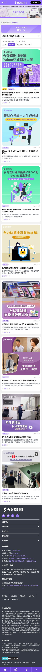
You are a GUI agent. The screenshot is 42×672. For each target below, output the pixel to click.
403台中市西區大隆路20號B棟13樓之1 (21, 558)
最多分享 (28, 45)
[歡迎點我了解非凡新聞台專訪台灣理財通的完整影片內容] (21, 413)
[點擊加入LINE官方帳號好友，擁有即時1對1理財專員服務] (8, 515)
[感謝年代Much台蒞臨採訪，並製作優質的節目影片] (21, 356)
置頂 (4, 89)
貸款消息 (8, 22)
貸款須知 (14, 596)
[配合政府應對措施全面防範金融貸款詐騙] (21, 243)
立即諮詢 (34, 3)
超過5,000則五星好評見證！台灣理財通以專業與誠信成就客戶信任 (20, 210)
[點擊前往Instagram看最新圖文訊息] (12, 515)
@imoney (15, 553)
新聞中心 (11, 89)
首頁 (2, 22)
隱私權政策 (15, 599)
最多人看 (20, 45)
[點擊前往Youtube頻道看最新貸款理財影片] (3, 515)
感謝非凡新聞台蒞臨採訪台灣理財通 (15, 493)
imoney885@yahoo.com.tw (18, 556)
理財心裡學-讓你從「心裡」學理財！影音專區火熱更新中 (20, 152)
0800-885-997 (16, 550)
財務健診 (5, 596)
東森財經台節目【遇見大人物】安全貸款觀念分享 (20, 324)
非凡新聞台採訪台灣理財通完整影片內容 (16, 437)
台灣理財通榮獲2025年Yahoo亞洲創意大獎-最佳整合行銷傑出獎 (20, 94)
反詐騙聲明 (5, 599)
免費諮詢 (15, 669)
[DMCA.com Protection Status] (10, 658)
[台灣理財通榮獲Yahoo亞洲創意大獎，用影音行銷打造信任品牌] (21, 68)
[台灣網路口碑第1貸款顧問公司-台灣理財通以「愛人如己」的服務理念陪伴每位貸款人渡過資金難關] (21, 3)
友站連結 (31, 596)
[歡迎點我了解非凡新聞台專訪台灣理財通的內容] (21, 469)
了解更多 (5, 103)
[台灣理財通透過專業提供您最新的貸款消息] (21, 13)
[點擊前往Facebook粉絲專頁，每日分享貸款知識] (17, 515)
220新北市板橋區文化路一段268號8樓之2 (22, 561)
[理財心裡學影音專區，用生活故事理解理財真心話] (21, 127)
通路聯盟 (22, 596)
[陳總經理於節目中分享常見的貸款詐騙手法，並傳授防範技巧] (21, 300)
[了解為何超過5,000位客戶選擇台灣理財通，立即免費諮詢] (21, 185)
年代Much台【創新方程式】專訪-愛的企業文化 (19, 380)
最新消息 (11, 45)
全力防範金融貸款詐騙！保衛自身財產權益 (17, 268)
